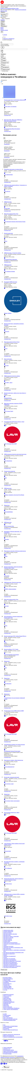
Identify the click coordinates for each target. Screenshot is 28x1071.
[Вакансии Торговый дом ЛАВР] (15, 434)
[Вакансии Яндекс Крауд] (15, 117)
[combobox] (7, 44)
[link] (3, 24)
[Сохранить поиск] (2, 51)
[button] (2, 27)
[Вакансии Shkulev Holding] (15, 301)
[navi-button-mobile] (2, 32)
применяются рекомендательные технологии (12, 1056)
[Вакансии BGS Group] (15, 908)
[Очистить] (2, 47)
